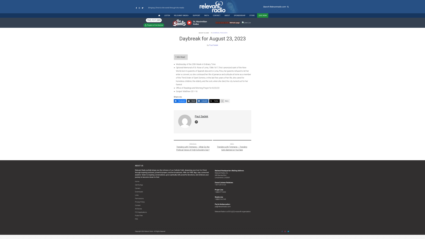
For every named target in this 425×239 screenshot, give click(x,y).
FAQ (136, 219)
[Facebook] (136, 8)
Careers (137, 188)
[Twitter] (142, 8)
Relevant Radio (149, 231)
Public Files (139, 215)
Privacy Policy (140, 202)
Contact (216, 15)
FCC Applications (141, 212)
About (227, 15)
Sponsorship (239, 15)
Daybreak (215, 33)
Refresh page (235, 23)
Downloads (139, 192)
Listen (167, 15)
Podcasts (223, 33)
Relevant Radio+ (181, 15)
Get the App (139, 185)
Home (137, 181)
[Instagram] (139, 8)
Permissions (139, 198)
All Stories (138, 209)
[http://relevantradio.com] (196, 121)
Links (137, 195)
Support (196, 15)
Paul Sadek (213, 45)
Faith (206, 15)
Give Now (263, 15)
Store (252, 15)
